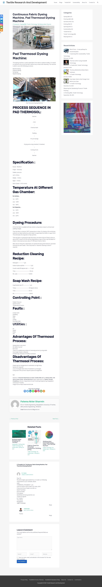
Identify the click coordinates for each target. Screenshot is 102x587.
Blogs (60, 2)
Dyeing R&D (23, 24)
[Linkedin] (30, 391)
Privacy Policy (24, 580)
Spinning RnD (67, 26)
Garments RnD (67, 21)
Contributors (78, 580)
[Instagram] (38, 391)
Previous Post (14, 418)
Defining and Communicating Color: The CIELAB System (49, 443)
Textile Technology (32, 24)
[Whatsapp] (33, 391)
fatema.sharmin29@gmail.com (31, 409)
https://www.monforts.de (26, 384)
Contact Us (92, 2)
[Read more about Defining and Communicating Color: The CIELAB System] (50, 435)
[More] (44, 391)
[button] (97, 2)
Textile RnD (68, 2)
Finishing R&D (21, 444)
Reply (50, 505)
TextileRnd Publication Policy (52, 580)
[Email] (41, 391)
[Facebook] (25, 391)
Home (55, 2)
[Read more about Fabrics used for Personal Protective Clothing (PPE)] (34, 437)
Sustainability (76, 2)
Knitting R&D (67, 24)
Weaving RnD (67, 36)
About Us (84, 2)
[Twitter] (27, 391)
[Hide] (0, 32)
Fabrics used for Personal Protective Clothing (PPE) (34, 448)
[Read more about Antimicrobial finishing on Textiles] (19, 434)
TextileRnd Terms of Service (36, 580)
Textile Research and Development (26, 2)
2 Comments (16, 24)
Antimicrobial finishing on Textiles (16, 441)
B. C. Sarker (24, 473)
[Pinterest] (35, 391)
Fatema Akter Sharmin (32, 401)
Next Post (56, 418)
